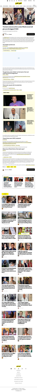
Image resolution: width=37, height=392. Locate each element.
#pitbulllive (25, 76)
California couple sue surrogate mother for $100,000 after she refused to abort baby (25, 253)
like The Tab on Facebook (30, 164)
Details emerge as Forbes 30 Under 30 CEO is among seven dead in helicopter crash (30, 122)
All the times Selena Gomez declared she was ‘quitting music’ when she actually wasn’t (18, 184)
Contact (25, 0)
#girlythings (11, 47)
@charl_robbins (5, 74)
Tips (34, 0)
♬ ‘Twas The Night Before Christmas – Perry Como (11, 145)
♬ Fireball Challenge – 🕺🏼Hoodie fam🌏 (9, 50)
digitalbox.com (19, 390)
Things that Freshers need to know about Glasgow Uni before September (24, 206)
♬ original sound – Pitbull (7, 157)
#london (28, 76)
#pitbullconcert (21, 47)
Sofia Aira (6, 34)
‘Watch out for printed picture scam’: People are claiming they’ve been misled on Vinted (9, 237)
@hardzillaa (5, 86)
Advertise (30, 0)
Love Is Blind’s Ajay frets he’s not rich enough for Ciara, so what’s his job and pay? (8, 206)
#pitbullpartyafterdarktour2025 (19, 142)
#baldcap (13, 48)
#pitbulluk (26, 47)
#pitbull (15, 76)
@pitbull (4, 150)
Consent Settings (18, 381)
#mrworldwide (9, 48)
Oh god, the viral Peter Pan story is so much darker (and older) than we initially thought (24, 237)
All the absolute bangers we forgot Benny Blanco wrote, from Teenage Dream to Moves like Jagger (29, 184)
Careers (18, 374)
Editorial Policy (18, 377)
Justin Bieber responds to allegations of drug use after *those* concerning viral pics (8, 184)
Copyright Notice (18, 379)
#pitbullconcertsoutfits (12, 143)
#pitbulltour (5, 48)
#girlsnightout (16, 47)
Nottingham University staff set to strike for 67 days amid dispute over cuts (9, 221)
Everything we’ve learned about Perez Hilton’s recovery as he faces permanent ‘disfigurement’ (30, 96)
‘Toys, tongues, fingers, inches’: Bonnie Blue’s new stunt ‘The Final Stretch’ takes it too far (30, 109)
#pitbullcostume (5, 77)
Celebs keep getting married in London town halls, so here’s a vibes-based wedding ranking (25, 221)
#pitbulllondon (5, 142)
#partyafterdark (20, 76)
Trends (10, 34)
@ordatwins (5, 139)
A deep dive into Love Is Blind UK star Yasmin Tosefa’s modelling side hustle (8, 355)
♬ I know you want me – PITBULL (8, 79)
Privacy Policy (18, 383)
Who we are (20, 0)
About (18, 372)
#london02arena (18, 48)
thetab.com (16, 388)
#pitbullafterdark (11, 142)
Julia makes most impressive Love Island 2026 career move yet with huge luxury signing (25, 338)
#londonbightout (28, 142)
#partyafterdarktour (20, 154)
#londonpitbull (5, 143)
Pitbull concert (6, 37)
